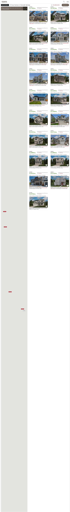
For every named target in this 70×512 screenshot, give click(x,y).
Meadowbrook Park (65, 43)
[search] (64, 2)
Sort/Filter (6, 5)
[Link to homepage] (4, 2)
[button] (4, 211)
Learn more (40, 8)
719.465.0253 (56, 5)
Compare (46, 33)
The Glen (64, 22)
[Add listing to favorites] (46, 20)
